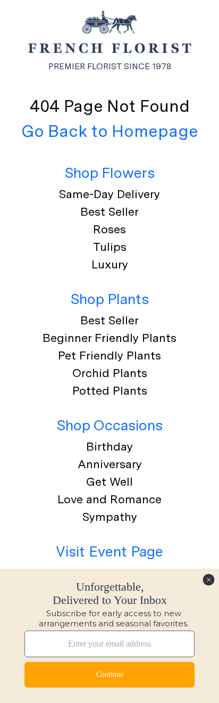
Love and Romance (109, 499)
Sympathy (109, 517)
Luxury (109, 264)
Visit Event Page (109, 551)
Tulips (110, 247)
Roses (109, 229)
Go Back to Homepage (109, 131)
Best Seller (109, 211)
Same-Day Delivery (109, 194)
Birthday (109, 446)
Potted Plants (109, 390)
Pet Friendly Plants (109, 355)
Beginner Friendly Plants (109, 338)
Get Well (109, 481)
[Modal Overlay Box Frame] (109, 636)
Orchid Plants (109, 373)
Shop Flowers (109, 173)
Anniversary (110, 464)
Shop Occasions (109, 425)
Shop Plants (109, 299)
